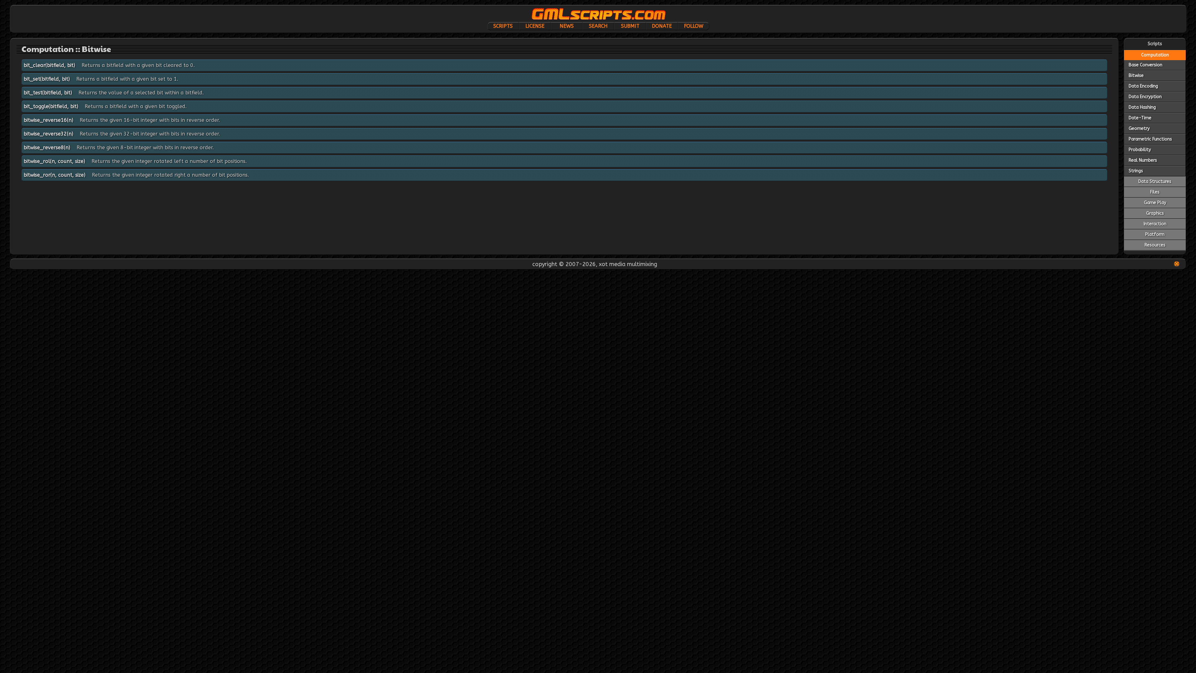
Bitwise (1136, 75)
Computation (1155, 55)
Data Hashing (1142, 107)
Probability (1140, 149)
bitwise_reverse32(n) (48, 134)
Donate (662, 26)
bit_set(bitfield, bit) (47, 79)
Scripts (503, 26)
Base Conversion (1145, 65)
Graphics (1155, 213)
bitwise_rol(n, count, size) (54, 161)
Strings (1136, 171)
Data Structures (1154, 181)
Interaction (1155, 224)
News (567, 26)
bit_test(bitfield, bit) (48, 93)
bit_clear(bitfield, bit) (49, 65)
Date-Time (1140, 118)
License (534, 26)
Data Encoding (1143, 86)
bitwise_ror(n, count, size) (54, 175)
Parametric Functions (1150, 139)
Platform (1155, 234)
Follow (693, 26)
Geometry (1139, 128)
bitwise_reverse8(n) (47, 147)
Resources (1155, 245)
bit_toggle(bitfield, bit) (51, 106)
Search (598, 26)
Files (1155, 192)
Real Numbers (1143, 160)
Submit (630, 26)
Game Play (1155, 202)
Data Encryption (1145, 96)
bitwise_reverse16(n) (48, 120)
